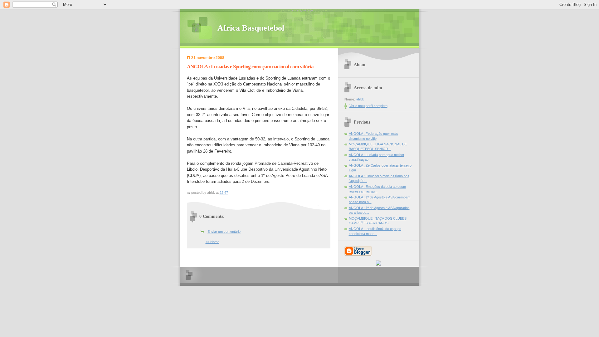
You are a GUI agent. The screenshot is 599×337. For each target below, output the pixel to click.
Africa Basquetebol (250, 27)
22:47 (224, 192)
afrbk (360, 99)
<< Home (212, 242)
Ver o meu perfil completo (368, 106)
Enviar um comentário (224, 231)
